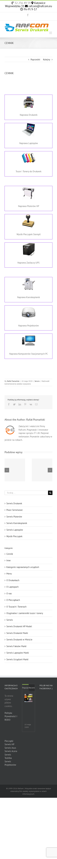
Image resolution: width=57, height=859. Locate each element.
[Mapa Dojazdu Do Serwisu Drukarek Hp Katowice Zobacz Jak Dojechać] (28, 698)
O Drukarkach (12, 580)
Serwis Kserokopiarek (16, 523)
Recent (32, 687)
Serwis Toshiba (8, 756)
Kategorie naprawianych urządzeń (22, 567)
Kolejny (46, 59)
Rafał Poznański (13, 381)
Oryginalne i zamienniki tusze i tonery (24, 613)
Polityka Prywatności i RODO (11, 716)
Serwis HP (9, 744)
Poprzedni (35, 59)
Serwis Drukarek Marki (17, 633)
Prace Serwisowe (14, 509)
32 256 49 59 (22, 3)
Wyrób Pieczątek (14, 536)
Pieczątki (9, 741)
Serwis (37, 381)
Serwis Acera (11, 751)
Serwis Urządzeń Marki (17, 659)
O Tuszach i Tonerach (16, 606)
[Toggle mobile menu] (50, 32)
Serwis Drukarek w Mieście (19, 639)
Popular (25, 687)
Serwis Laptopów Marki (17, 652)
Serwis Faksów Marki (16, 646)
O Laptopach (12, 586)
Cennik (9, 553)
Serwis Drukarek (14, 503)
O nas (9, 593)
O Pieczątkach (13, 600)
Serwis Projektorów (10, 763)
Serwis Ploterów (14, 516)
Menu (9, 573)
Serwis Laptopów (14, 529)
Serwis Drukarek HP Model (19, 626)
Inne (8, 560)
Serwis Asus (10, 747)
